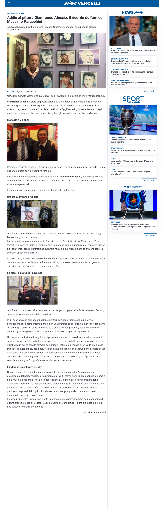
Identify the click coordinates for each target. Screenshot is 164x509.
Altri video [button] (150, 235)
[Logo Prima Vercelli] (82, 3)
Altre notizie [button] (149, 91)
